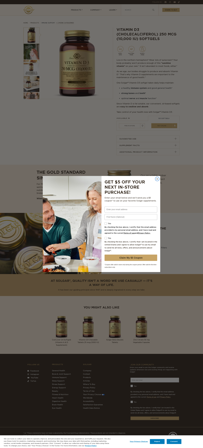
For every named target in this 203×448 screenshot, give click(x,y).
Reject (157, 441)
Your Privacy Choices (139, 441)
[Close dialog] (157, 179)
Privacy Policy (91, 445)
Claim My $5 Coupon (130, 257)
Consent (174, 441)
